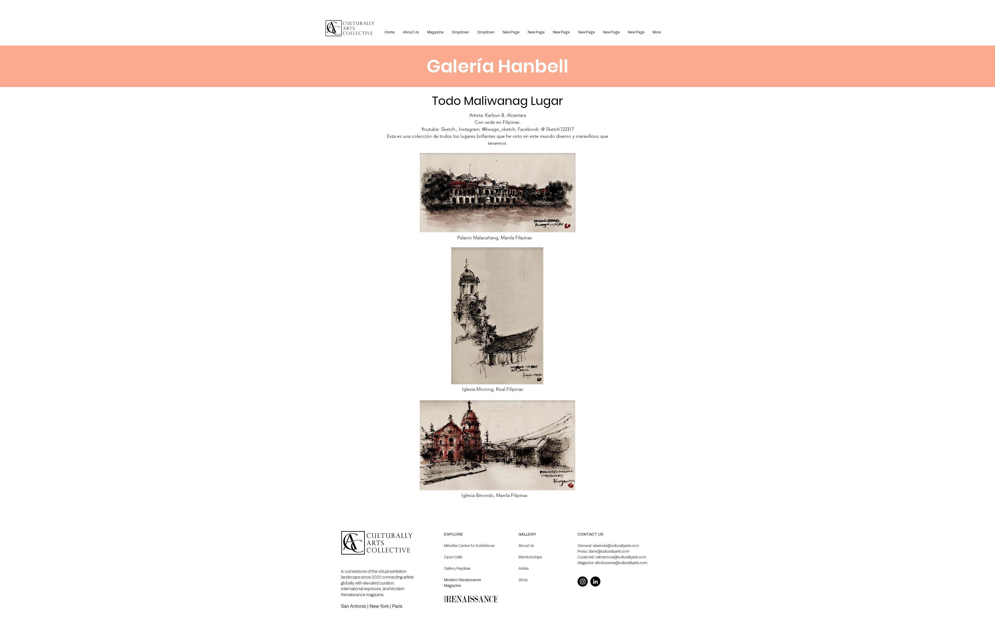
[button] (460, 32)
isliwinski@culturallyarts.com (616, 546)
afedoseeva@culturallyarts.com (621, 563)
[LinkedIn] (595, 581)
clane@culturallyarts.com (609, 551)
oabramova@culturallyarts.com (620, 557)
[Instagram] (583, 581)
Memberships (530, 557)
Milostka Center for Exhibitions (469, 546)
